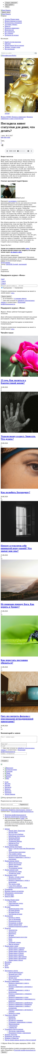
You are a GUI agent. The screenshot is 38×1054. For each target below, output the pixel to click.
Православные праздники (13, 847)
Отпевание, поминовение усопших (20, 1022)
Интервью (8, 962)
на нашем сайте (16, 252)
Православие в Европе (16, 955)
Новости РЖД (9, 896)
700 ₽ (2, 279)
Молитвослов (9, 30)
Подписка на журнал (12, 35)
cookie (22, 818)
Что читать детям (14, 884)
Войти (14, 55)
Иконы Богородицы (15, 862)
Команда (7, 789)
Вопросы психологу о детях (18, 887)
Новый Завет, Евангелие (17, 831)
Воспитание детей (11, 875)
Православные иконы (12, 861)
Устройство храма (14, 873)
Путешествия (9, 894)
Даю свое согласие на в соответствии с (18, 302)
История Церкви (14, 910)
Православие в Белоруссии (18, 951)
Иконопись (12, 933)
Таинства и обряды (11, 1015)
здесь (27, 248)
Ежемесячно (19, 288)
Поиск (7, 7)
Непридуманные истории (13, 21)
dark (5, 137)
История (7, 907)
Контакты (8, 787)
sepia (8, 137)
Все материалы (10, 31)
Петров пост (13, 978)
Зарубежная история (15, 914)
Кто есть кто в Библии (16, 834)
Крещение (12, 1017)
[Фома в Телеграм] (8, 771)
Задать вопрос (5, 262)
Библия (7, 829)
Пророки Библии (14, 838)
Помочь (8, 10)
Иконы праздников (15, 864)
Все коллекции (10, 49)
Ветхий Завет (13, 832)
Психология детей (15, 878)
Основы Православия (12, 19)
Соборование (13, 1026)
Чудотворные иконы (15, 868)
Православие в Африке (16, 949)
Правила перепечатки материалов (16, 816)
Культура (8, 928)
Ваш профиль (9, 4)
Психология (9, 916)
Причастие (12, 1018)
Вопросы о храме (14, 1013)
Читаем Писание (14, 839)
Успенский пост (14, 976)
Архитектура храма (15, 871)
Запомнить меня (8, 757)
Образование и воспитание (14, 893)
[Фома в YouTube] (8, 775)
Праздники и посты (11, 970)
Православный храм (11, 870)
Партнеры (8, 792)
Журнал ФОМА (6, 117)
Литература (12, 932)
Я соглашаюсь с (15, 298)
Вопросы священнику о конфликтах (21, 1002)
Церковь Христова (11, 1034)
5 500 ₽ (3, 283)
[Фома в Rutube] (8, 777)
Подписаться (24, 804)
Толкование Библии (15, 841)
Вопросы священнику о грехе (18, 997)
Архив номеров (10, 794)
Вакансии (8, 791)
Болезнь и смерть (14, 917)
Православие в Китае (16, 960)
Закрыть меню (6, 12)
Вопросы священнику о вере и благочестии (17, 117)
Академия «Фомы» (11, 24)
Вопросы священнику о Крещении (20, 1004)
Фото (6, 965)
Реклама (7, 785)
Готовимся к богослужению (14, 1029)
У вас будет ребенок (15, 886)
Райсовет (8, 44)
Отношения (8, 889)
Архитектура (13, 930)
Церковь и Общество (12, 1038)
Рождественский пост (16, 972)
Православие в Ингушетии (18, 956)
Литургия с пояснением (16, 1031)
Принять (4, 1052)
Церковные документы (12, 1036)
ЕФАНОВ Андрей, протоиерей (16, 264)
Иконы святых (13, 866)
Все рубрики (9, 33)
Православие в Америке (17, 948)
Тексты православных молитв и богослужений (20, 1040)
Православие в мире (11, 946)
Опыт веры (12, 901)
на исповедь (12, 201)
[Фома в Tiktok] (7, 773)
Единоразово (7, 288)
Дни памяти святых (15, 854)
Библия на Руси (14, 843)
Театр (10, 940)
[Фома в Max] (7, 778)
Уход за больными (15, 919)
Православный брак (15, 924)
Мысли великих (14, 944)
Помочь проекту (6, 296)
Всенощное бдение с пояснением (20, 1033)
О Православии (14, 905)
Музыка (11, 935)
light (2, 137)
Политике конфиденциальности (24, 1050)
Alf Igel (7, 113)
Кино (10, 939)
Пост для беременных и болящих (20, 979)
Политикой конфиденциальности (13, 303)
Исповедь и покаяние (16, 1020)
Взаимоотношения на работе (18, 926)
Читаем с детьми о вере (12, 47)
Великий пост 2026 (15, 974)
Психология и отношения (13, 23)
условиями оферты (20, 298)
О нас (6, 782)
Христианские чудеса (16, 903)
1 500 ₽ (3, 281)
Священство (13, 1027)
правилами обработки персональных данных (16, 810)
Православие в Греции (16, 953)
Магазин (7, 783)
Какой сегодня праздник (13, 42)
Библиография (13, 845)
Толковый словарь (15, 942)
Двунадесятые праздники (17, 852)
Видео (7, 967)
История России (14, 912)
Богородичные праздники (17, 855)
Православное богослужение (14, 45)
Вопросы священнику (12, 28)
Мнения (7, 964)
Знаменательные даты (16, 908)
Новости (7, 26)
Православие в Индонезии (17, 958)
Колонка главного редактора (14, 891)
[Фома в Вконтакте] (9, 768)
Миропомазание (14, 1024)
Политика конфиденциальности (15, 815)
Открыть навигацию (11, 2)
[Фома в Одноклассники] (11, 769)
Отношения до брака (15, 923)
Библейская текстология (17, 836)
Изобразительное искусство (18, 937)
